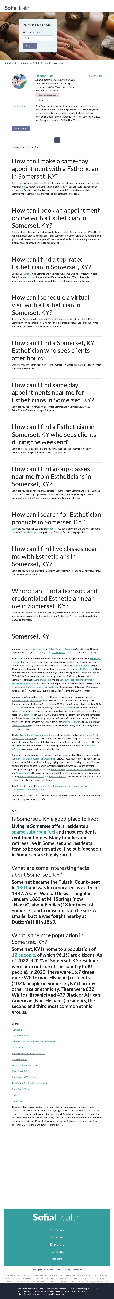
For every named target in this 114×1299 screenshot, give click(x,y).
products (52, 528)
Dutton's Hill (28, 714)
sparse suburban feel (33, 832)
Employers (57, 1244)
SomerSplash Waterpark (53, 785)
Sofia (23, 186)
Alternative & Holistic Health (35, 63)
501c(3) (94, 734)
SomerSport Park (35, 789)
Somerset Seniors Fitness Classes (82, 769)
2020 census (58, 652)
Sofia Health (11, 63)
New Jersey (36, 700)
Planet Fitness (58, 769)
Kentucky (69, 648)
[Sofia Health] (17, 7)
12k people (23, 955)
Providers (57, 1237)
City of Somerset (20, 1035)
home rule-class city (36, 648)
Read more (60, 1294)
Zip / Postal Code (31, 32)
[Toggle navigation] (108, 7)
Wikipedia (17, 1029)
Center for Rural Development (31, 734)
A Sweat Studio (23, 772)
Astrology (59, 63)
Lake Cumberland (87, 669)
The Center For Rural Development (29, 1083)
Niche (15, 1095)
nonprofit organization (23, 738)
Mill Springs (67, 707)
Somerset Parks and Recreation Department (34, 758)
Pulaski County (56, 648)
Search (29, 45)
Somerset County (20, 700)
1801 (22, 887)
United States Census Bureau (43, 686)
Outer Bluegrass (82, 665)
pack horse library (71, 721)
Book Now (20, 128)
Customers (57, 1230)
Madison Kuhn (44, 75)
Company (57, 1251)
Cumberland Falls (42, 679)
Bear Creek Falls (57, 776)
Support (57, 1258)
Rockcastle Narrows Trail (31, 776)
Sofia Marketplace (30, 532)
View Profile (19, 105)
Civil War (18, 707)
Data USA (17, 1100)
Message (97, 75)
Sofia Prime (33, 497)
